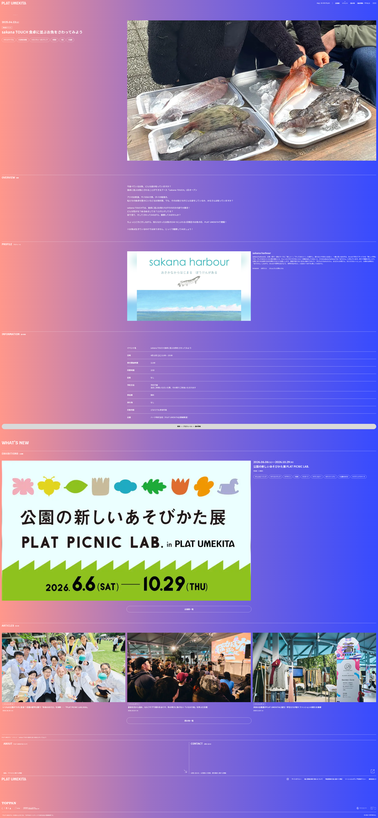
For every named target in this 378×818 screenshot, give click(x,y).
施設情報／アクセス (363, 3)
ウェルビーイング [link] (261, 477)
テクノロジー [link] (317, 477)
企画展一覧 (189, 609)
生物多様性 (23, 40)
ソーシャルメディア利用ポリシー (355, 779)
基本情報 (198, 426)
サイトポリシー (297, 779)
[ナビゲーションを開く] (374, 3)
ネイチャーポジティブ (40, 40)
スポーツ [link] (306, 477)
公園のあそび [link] (344, 477)
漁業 (70, 40)
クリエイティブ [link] (275, 477)
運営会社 (372, 779)
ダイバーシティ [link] (330, 477)
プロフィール (187, 426)
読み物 (352, 3)
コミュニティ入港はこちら (276, 268)
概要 (178, 426)
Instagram (256, 268)
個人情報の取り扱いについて (313, 779)
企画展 (337, 3)
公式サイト (264, 268)
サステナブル (9, 40)
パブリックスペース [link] (359, 477)
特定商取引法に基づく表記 (333, 779)
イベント (345, 3)
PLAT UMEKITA (6, 737)
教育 (54, 40)
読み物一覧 (189, 720)
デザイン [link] (288, 477)
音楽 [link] (297, 477)
